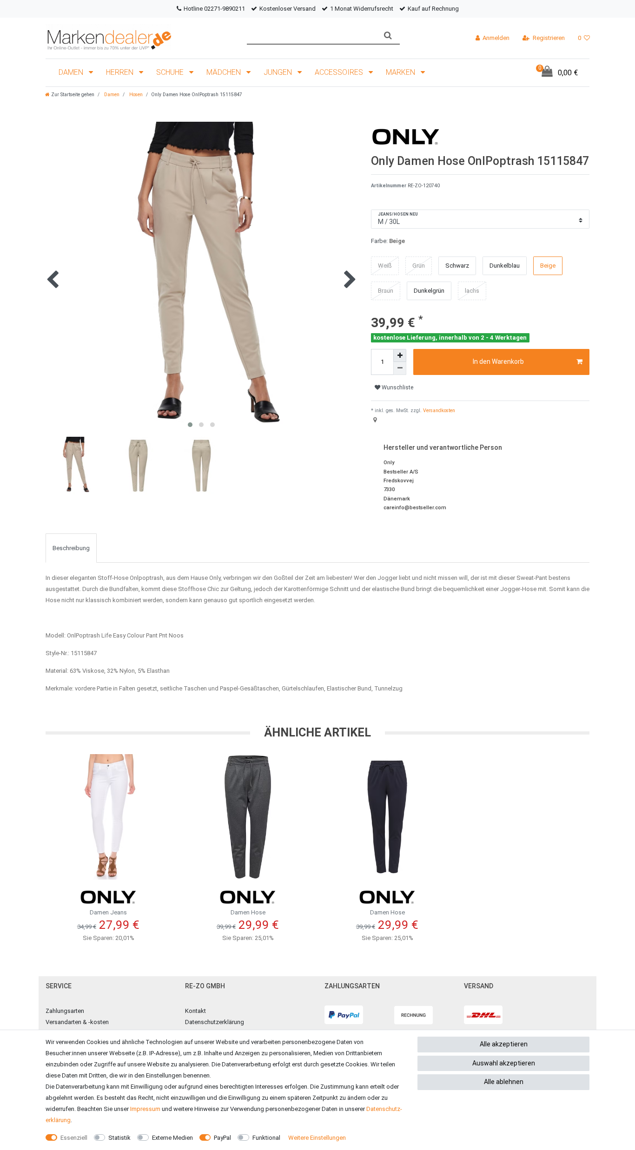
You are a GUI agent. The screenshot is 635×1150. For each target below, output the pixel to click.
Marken (401, 72)
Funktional (266, 1137)
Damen (72, 72)
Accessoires (340, 72)
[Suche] (388, 35)
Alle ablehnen (503, 1081)
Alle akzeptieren (504, 1044)
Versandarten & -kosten (77, 1022)
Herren (120, 72)
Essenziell (73, 1137)
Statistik (119, 1137)
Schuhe (170, 72)
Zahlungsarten (65, 1010)
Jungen (279, 72)
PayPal (222, 1137)
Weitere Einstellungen (317, 1137)
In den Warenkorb (498, 361)
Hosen (135, 95)
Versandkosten (438, 410)
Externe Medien (172, 1137)
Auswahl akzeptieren (503, 1063)
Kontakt (195, 1010)
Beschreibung (71, 548)
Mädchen (224, 72)
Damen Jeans (108, 912)
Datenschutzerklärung (214, 1022)
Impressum (145, 1108)
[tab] (71, 547)
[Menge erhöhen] (399, 355)
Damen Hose (248, 912)
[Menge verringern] (399, 368)
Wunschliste (396, 387)
